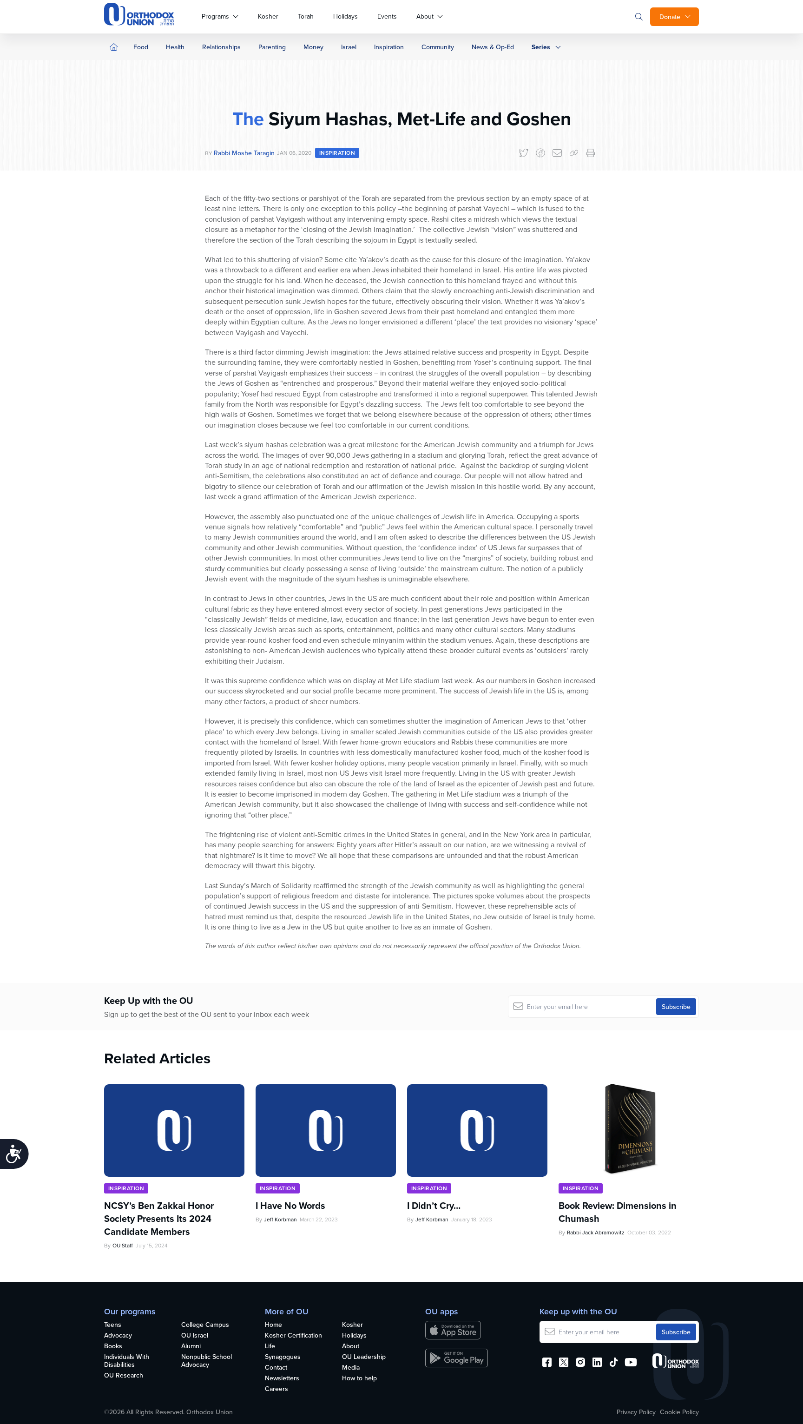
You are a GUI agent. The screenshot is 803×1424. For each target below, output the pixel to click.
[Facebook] (540, 152)
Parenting (272, 47)
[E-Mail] (557, 152)
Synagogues (283, 1357)
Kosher (268, 16)
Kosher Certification (293, 1336)
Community (437, 47)
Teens (112, 1325)
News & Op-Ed (493, 47)
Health (175, 47)
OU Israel (194, 1336)
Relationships (221, 47)
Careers (276, 1389)
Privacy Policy (636, 1412)
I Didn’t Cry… (434, 1205)
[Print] (590, 152)
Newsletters (282, 1378)
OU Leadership (364, 1357)
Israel (348, 47)
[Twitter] (523, 152)
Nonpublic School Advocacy (206, 1361)
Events (387, 16)
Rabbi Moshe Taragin (244, 153)
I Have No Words (292, 1205)
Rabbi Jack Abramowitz (596, 1232)
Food (140, 47)
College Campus (205, 1325)
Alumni (191, 1346)
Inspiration (389, 47)
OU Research (123, 1375)
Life (270, 1346)
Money (313, 47)
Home (273, 1325)
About (425, 16)
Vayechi (294, 332)
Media (351, 1368)
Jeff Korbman (280, 1219)
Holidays (345, 16)
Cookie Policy (679, 1412)
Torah (306, 16)
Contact (276, 1368)
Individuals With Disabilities (126, 1361)
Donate (669, 16)
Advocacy (118, 1336)
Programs (215, 16)
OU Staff (122, 1245)
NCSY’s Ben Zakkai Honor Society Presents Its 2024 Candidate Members (159, 1218)
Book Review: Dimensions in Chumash (618, 1212)
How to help (359, 1378)
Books (113, 1346)
